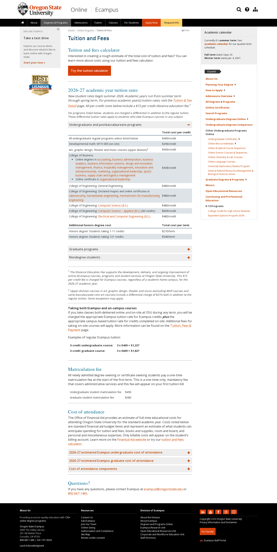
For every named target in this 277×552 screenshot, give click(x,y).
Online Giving (88, 527)
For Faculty (208, 531)
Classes (113, 22)
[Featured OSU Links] (247, 9)
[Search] (239, 9)
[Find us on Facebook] (218, 512)
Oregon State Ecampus (32, 526)
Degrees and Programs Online (156, 524)
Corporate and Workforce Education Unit (162, 534)
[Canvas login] (234, 515)
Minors (210, 185)
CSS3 (229, 549)
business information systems (106, 163)
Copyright (205, 519)
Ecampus (106, 9)
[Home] (22, 23)
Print (186, 30)
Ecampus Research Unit (152, 527)
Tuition (98, 22)
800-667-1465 (77, 493)
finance (97, 167)
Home (71, 30)
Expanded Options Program (226, 215)
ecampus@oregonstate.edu (163, 489)
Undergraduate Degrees (226, 119)
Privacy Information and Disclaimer (218, 522)
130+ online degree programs (45, 519)
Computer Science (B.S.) (113, 205)
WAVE (237, 549)
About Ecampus (148, 520)
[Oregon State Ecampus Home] (92, 10)
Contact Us (87, 517)
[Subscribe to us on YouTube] (211, 512)
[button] (130, 452)
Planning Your (219, 84)
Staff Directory (148, 537)
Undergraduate (222, 139)
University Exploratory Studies (229, 166)
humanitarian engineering (102, 195)
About (34, 22)
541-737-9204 (44, 540)
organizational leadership (127, 171)
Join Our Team (88, 524)
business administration (126, 159)
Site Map (85, 534)
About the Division (150, 517)
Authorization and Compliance (97, 531)
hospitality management (118, 167)
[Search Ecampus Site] (239, 9)
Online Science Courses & (227, 152)
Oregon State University (229, 519)
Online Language (221, 161)
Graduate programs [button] (83, 249)
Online (79, 9)
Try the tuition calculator (89, 71)
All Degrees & (220, 101)
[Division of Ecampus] (255, 9)
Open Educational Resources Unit (158, 531)
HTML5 (220, 549)
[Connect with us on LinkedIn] (203, 512)
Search (216, 113)
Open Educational (224, 191)
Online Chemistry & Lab (225, 157)
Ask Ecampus (88, 520)
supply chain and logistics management (111, 175)
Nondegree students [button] (84, 257)
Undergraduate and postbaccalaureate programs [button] (105, 125)
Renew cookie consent (93, 537)
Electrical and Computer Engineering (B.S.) (124, 216)
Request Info (171, 22)
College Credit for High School (229, 211)
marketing (104, 171)
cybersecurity (77, 195)
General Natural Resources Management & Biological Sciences (230, 172)
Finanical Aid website (131, 439)
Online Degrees (85, 30)
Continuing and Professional (224, 198)
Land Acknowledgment (32, 545)
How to (214, 90)
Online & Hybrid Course (227, 148)
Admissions (81, 22)
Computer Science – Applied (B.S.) (119, 211)
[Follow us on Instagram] (226, 512)
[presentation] (246, 9)
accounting (104, 159)
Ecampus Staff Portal (215, 540)
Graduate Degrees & (225, 179)
